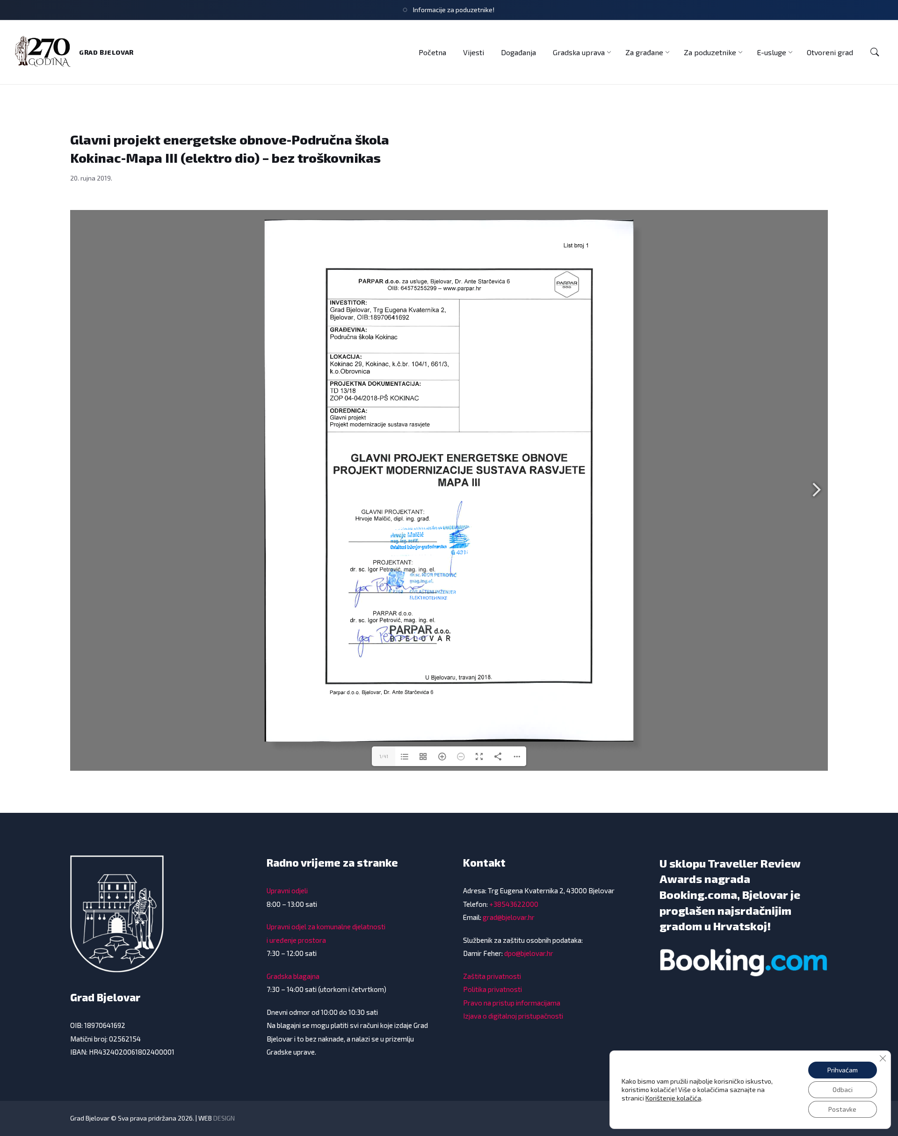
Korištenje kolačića (673, 1098)
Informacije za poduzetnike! (453, 10)
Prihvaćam (842, 1070)
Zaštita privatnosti (492, 976)
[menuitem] (432, 52)
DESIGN (224, 1118)
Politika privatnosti (492, 989)
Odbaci (843, 1089)
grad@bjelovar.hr (509, 917)
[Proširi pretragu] (874, 52)
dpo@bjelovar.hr (528, 953)
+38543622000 (513, 904)
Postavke (842, 1109)
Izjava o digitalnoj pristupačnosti (513, 1016)
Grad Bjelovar (106, 52)
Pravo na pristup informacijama (511, 1003)
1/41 (383, 756)
